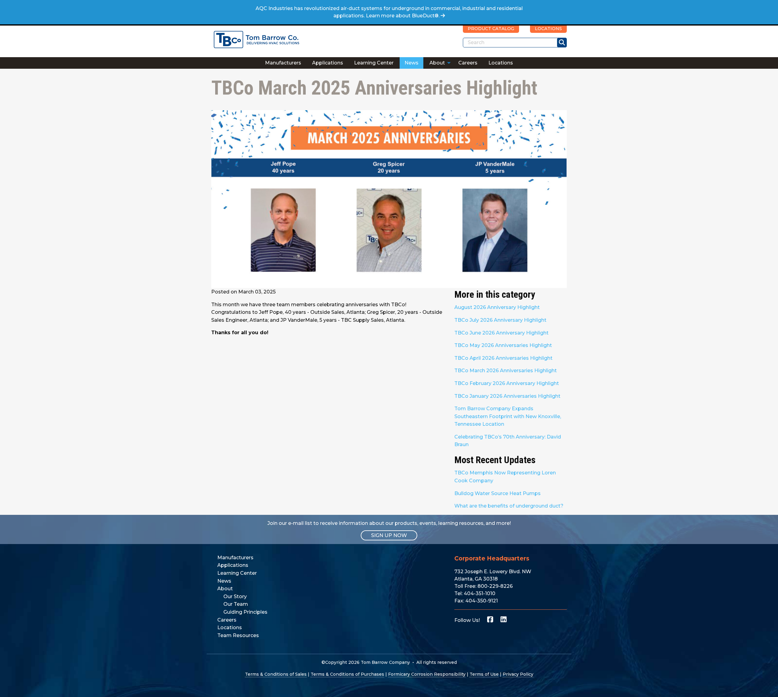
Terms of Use (484, 674)
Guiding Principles (245, 612)
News (411, 63)
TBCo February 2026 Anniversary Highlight (506, 383)
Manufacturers (283, 63)
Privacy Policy (518, 674)
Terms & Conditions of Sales (276, 674)
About (437, 63)
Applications (327, 63)
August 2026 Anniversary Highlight (497, 307)
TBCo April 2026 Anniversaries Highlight (503, 358)
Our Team (235, 604)
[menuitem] (283, 63)
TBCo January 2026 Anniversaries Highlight (507, 396)
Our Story (235, 596)
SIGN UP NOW (389, 535)
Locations (500, 63)
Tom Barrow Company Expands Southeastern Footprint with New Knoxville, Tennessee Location (507, 416)
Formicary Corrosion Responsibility (427, 674)
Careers (467, 63)
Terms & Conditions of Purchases (347, 674)
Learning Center (374, 63)
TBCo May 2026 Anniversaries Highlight (503, 345)
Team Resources (238, 635)
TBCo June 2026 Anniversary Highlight (501, 333)
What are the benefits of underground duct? (508, 506)
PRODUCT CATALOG (491, 28)
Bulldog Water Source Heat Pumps (497, 493)
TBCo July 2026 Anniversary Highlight (500, 320)
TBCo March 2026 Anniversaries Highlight (505, 370)
